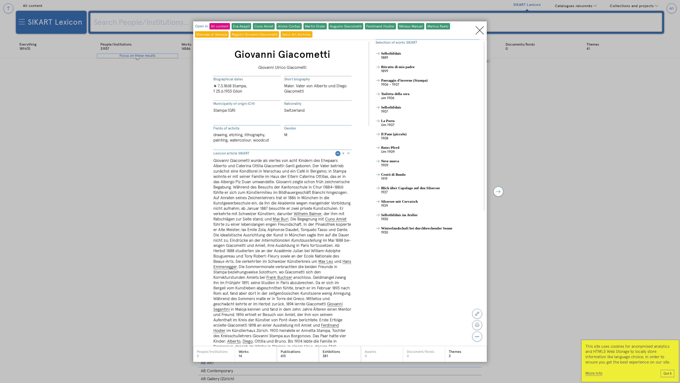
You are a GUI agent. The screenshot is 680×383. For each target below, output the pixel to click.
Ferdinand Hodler (380, 26)
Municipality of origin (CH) (234, 104)
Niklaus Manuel (411, 26)
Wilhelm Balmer (308, 214)
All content (219, 26)
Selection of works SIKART (396, 42)
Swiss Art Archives (296, 34)
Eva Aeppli (241, 26)
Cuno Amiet (263, 26)
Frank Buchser (279, 278)
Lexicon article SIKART (281, 153)
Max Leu (325, 262)
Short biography (297, 79)
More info (593, 373)
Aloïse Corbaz (289, 26)
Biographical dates (228, 79)
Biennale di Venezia (211, 34)
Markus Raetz (438, 26)
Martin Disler (315, 26)
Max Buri (280, 219)
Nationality (292, 104)
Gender (290, 128)
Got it (668, 373)
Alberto (234, 341)
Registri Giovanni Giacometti (254, 34)
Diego (248, 341)
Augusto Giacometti (346, 26)
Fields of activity (226, 128)
